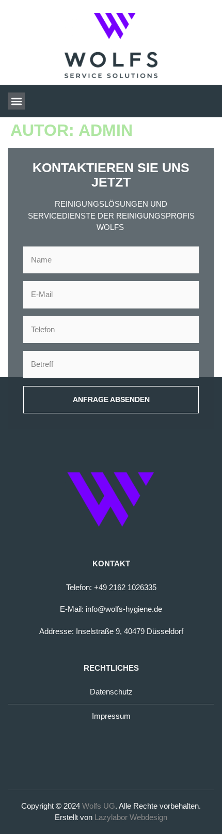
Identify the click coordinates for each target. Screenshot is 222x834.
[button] (16, 101)
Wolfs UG (98, 805)
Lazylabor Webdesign (130, 817)
